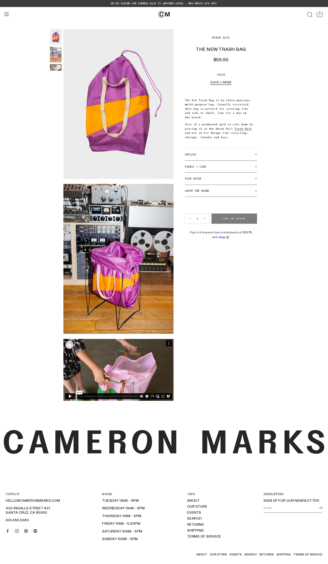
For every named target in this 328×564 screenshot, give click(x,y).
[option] (56, 37)
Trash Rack (243, 128)
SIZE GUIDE (193, 178)
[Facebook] (7, 530)
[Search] (310, 15)
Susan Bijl (221, 37)
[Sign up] (320, 508)
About (193, 500)
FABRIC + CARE (195, 166)
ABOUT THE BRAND (197, 190)
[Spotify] (35, 530)
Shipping (195, 530)
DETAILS (190, 154)
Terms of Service (204, 536)
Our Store (197, 506)
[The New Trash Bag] (56, 37)
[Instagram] (17, 530)
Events (194, 512)
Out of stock (234, 218)
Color (221, 74)
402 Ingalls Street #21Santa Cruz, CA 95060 (28, 510)
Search (194, 518)
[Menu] (6, 14)
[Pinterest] (26, 530)
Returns (195, 524)
